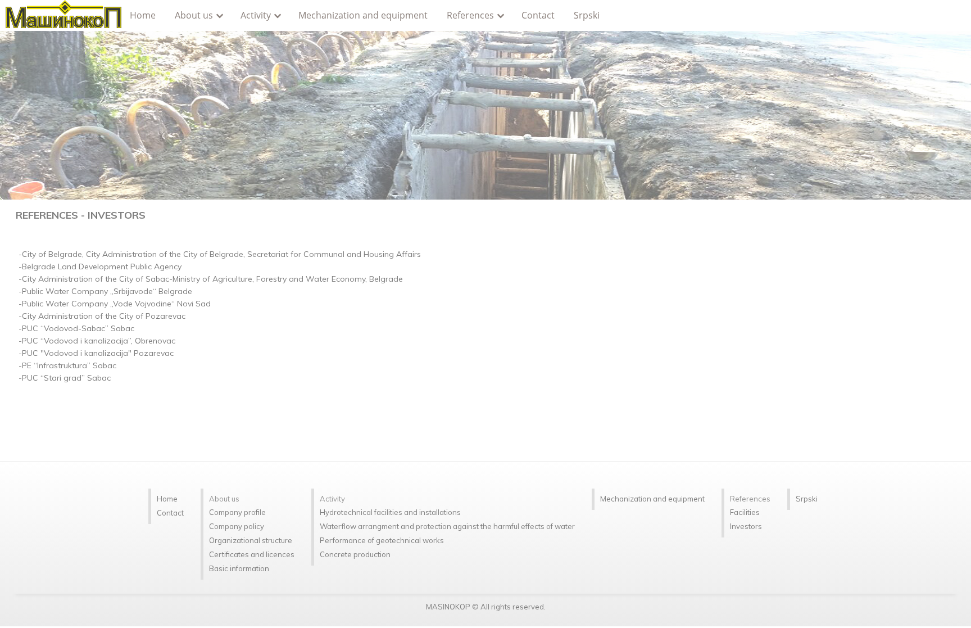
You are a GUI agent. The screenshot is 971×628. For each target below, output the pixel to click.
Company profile (237, 512)
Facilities (745, 512)
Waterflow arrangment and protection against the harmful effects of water (447, 526)
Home (143, 15)
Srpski (587, 15)
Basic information (239, 568)
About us (194, 15)
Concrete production (355, 554)
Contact (538, 15)
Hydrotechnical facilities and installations (390, 512)
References (470, 15)
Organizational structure (250, 540)
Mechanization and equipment (363, 15)
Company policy (236, 526)
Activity (256, 15)
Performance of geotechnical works (382, 540)
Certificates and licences (251, 554)
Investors (746, 526)
